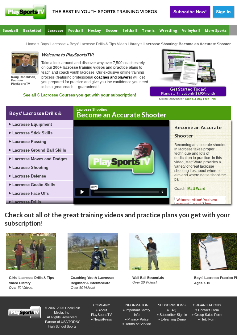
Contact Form (208, 310)
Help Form (208, 319)
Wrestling (168, 30)
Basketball (33, 30)
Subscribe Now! (190, 11)
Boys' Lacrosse (53, 44)
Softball (130, 30)
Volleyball (191, 30)
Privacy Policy (138, 319)
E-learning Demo (173, 319)
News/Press (103, 319)
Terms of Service (138, 324)
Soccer (112, 30)
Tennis (148, 30)
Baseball (10, 30)
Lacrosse (55, 30)
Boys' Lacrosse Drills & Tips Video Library (104, 44)
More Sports (216, 30)
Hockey (94, 30)
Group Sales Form (208, 315)
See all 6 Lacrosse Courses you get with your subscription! (79, 95)
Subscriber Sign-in (173, 315)
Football (75, 30)
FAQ (173, 310)
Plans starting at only (188, 91)
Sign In (223, 11)
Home (31, 44)
